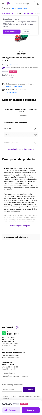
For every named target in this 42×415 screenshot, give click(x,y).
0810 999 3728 (8, 341)
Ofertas (19, 13)
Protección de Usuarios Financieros (15, 376)
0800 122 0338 (8, 339)
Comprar (30, 410)
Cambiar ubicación (11, 32)
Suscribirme (29, 389)
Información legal (8, 373)
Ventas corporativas (10, 358)
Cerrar (26, 32)
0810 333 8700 (8, 364)
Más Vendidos (7, 13)
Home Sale (28, 13)
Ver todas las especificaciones (20, 149)
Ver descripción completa (20, 226)
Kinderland (14, 65)
